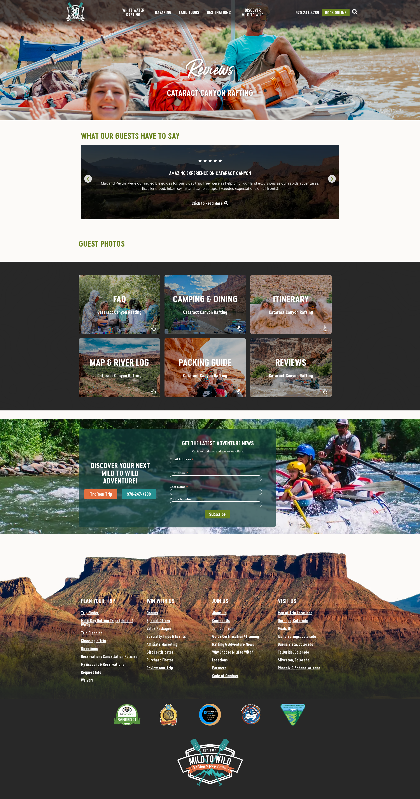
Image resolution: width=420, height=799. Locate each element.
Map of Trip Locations (295, 612)
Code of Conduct (225, 675)
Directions (89, 648)
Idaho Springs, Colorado (297, 636)
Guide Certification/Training (235, 636)
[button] (88, 179)
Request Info (91, 672)
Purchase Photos (160, 660)
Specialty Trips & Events (166, 636)
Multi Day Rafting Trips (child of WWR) (107, 622)
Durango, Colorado (293, 620)
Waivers (87, 680)
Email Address (182, 459)
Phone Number (181, 499)
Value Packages (159, 628)
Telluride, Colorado (293, 652)
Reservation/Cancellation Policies (109, 656)
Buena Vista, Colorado (295, 644)
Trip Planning (92, 632)
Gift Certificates (160, 652)
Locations (220, 660)
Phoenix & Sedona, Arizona (299, 667)
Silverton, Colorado (293, 660)
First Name (179, 473)
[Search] (355, 12)
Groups (152, 612)
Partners (219, 667)
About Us (219, 612)
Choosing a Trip (93, 640)
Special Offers (158, 620)
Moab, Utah (287, 628)
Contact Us (221, 620)
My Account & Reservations (102, 664)
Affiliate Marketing (162, 644)
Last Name (179, 486)
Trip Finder (90, 612)
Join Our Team (223, 628)
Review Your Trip (160, 667)
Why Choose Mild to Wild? (232, 652)
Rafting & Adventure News (233, 644)
